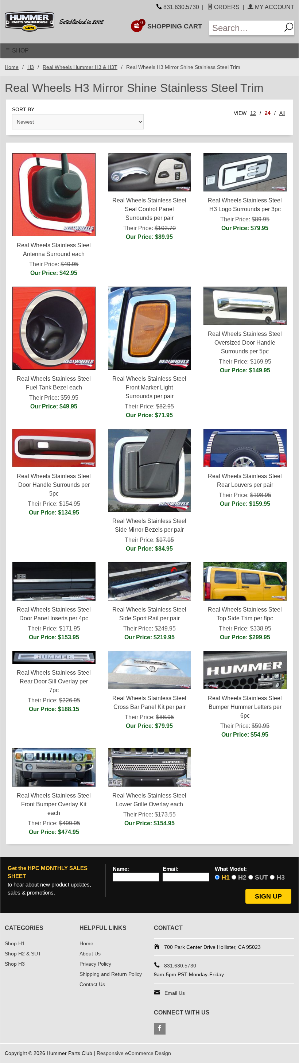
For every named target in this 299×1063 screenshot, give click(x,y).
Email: (171, 869)
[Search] (287, 28)
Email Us (174, 993)
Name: (121, 869)
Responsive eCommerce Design (134, 1053)
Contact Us (92, 984)
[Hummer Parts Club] (60, 21)
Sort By (23, 109)
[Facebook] (160, 1029)
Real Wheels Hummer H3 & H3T (80, 67)
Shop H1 (15, 943)
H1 (225, 877)
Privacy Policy (95, 964)
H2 (242, 877)
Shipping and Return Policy (110, 974)
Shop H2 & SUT (23, 954)
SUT (261, 877)
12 (253, 113)
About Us (90, 954)
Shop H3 (15, 964)
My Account (273, 7)
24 (268, 113)
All (282, 113)
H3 (30, 67)
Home (12, 67)
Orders (226, 7)
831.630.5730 (181, 7)
